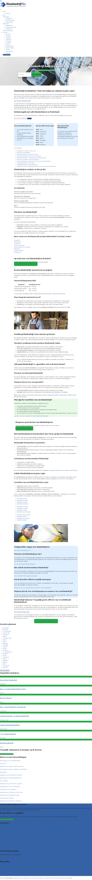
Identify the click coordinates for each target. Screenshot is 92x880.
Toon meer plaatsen (5, 670)
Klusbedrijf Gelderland (22, 504)
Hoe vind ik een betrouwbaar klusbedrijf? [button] (24, 564)
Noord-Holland (10, 48)
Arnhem (5, 648)
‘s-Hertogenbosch (7, 652)
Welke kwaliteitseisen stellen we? (8, 867)
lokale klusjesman (61, 478)
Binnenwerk (6, 17)
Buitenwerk (6, 23)
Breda (4, 641)
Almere (4, 640)
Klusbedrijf (2, 878)
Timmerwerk (9, 29)
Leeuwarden (6, 665)
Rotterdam (5, 629)
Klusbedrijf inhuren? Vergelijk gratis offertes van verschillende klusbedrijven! (36, 166)
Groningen (8, 41)
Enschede (5, 645)
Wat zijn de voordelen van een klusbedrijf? (28, 159)
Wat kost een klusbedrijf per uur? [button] (22, 550)
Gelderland (8, 39)
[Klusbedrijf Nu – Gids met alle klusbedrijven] (13, 7)
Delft (4, 664)
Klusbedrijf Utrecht (22, 516)
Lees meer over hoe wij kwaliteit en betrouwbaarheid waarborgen (31, 416)
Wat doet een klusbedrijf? (23, 152)
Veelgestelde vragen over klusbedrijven (27, 164)
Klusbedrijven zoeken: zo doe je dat (26, 151)
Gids (4, 15)
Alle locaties (3, 847)
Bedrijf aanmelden (4, 858)
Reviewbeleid (68, 878)
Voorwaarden (33, 878)
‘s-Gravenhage (7, 631)
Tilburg (4, 636)
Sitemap (16, 878)
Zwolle (4, 655)
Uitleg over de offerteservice (7, 865)
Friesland (8, 37)
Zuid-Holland (9, 51)
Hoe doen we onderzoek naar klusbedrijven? (11, 869)
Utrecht (8, 49)
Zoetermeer (6, 657)
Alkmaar (5, 662)
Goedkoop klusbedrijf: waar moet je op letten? (29, 156)
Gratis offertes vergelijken (25, 264)
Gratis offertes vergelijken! (46, 621)
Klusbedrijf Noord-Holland (23, 514)
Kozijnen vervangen (11, 27)
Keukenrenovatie (10, 20)
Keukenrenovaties (18, 250)
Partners (46, 878)
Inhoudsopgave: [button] (18, 148)
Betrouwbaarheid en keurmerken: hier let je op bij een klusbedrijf (33, 161)
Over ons (8, 13)
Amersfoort (6, 650)
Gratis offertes (6, 55)
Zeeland (8, 53)
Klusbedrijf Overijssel (22, 508)
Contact (2, 875)
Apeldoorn (5, 653)
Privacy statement (23, 878)
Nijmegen (5, 643)
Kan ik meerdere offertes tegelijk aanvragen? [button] (25, 576)
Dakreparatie (9, 25)
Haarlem (5, 646)
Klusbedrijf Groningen (22, 506)
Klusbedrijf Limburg (22, 510)
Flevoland (8, 36)
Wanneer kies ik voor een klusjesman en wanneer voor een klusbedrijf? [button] (32, 587)
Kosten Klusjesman (8, 30)
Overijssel (8, 42)
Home (4, 11)
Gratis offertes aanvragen (6, 754)
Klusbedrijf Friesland (22, 502)
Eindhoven (5, 634)
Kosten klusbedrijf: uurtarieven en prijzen (27, 154)
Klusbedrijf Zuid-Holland (23, 518)
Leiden (4, 659)
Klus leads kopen (4, 856)
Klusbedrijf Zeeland (22, 520)
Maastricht (5, 660)
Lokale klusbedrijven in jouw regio (26, 163)
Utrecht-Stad (6, 633)
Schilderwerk (9, 18)
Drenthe (8, 34)
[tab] (46, 550)
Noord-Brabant (10, 46)
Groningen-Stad (7, 638)
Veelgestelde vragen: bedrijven (8, 873)
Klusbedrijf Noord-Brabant (24, 512)
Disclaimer (40, 878)
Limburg (8, 44)
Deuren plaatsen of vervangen (22, 247)
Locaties (5, 32)
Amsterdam (6, 628)
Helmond (5, 667)
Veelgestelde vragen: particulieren (8, 871)
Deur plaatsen (9, 22)
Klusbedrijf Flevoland (22, 500)
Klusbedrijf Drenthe (22, 498)
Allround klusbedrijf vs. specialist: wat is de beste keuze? (31, 157)
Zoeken (29, 118)
